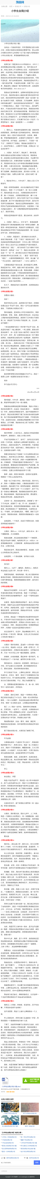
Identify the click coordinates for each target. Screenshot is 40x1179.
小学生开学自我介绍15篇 (29, 1143)
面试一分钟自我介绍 (8, 1151)
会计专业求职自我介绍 (28, 1151)
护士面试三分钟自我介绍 (29, 1146)
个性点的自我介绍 (8, 1143)
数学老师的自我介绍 (13, 1158)
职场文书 (18, 6)
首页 (10, 6)
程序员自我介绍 (34, 1158)
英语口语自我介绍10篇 (9, 1146)
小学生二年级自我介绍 (9, 1137)
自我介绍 (27, 6)
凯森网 (16, 1176)
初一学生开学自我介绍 (28, 1137)
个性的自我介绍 (7, 1140)
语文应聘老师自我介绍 (9, 1148)
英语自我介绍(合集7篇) (28, 1148)
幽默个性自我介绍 (26, 1140)
